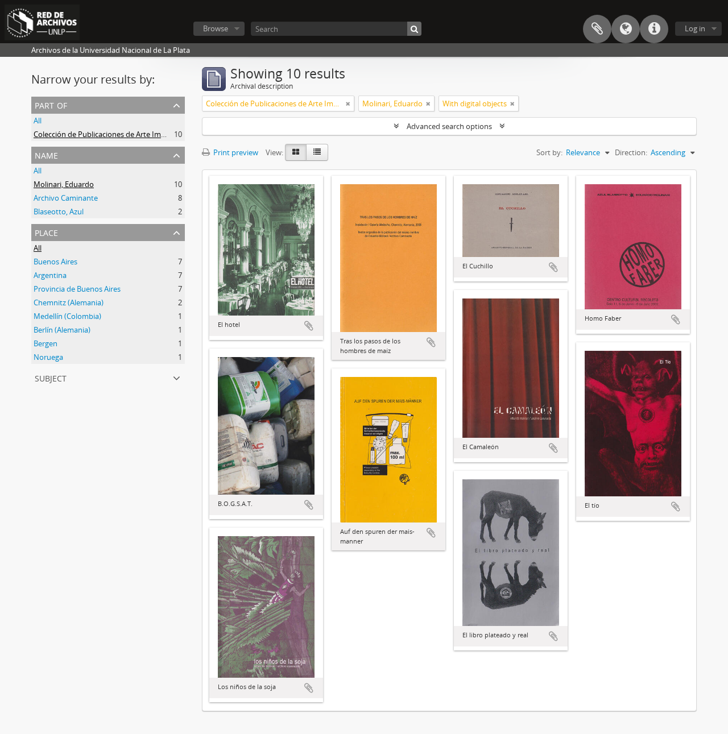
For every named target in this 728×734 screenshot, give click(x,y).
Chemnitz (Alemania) (69, 302)
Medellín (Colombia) (67, 316)
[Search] (414, 29)
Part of (51, 104)
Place (46, 231)
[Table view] (317, 152)
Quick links (654, 29)
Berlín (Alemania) (62, 330)
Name (46, 154)
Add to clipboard (309, 325)
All (38, 120)
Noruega (48, 357)
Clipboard (597, 29)
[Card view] (296, 152)
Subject (51, 377)
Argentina (50, 275)
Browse (215, 28)
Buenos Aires (55, 261)
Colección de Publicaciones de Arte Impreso (107, 134)
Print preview (235, 152)
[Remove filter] (348, 103)
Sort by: (549, 152)
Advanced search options (449, 126)
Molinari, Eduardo (64, 184)
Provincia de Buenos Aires (77, 289)
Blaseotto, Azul (59, 211)
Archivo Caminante (66, 198)
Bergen (45, 343)
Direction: (631, 152)
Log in (695, 28)
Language (625, 29)
